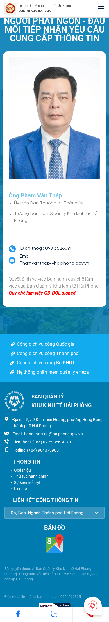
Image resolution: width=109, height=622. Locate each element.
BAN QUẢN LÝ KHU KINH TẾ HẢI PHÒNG (45, 6)
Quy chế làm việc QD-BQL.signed (42, 293)
